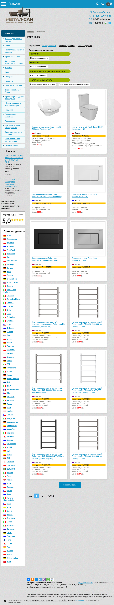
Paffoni (10, 473)
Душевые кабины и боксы (13, 91)
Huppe (9, 375)
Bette (9, 272)
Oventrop (11, 465)
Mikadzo (10, 436)
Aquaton (10, 246)
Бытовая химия (11, 145)
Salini (9, 511)
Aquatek (10, 243)
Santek (10, 515)
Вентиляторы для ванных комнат (12, 140)
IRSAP (9, 386)
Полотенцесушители (13, 85)
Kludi (9, 408)
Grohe (9, 361)
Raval (9, 494)
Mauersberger (12, 422)
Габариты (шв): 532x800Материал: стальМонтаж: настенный (81, 337)
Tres (8, 547)
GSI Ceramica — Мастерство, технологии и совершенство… (12, 182)
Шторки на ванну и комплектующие (13, 104)
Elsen (9, 339)
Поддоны (9, 110)
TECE (9, 533)
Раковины (9, 81)
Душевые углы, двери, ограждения (14, 97)
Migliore (10, 433)
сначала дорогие (85, 46)
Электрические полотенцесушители (74, 84)
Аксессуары (10, 121)
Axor (9, 257)
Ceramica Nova (13, 299)
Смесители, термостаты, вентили (14, 62)
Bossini (10, 286)
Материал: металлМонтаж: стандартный (41, 208)
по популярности (49, 46)
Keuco (9, 404)
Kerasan (10, 400)
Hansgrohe (11, 368)
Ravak (9, 491)
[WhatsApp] (48, 579)
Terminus (11, 536)
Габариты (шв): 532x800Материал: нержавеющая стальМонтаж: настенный (44, 337)
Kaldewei (10, 397)
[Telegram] (40, 579)
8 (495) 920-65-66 (102, 16)
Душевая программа (13, 56)
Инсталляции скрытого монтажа (14, 51)
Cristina (10, 321)
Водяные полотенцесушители (42, 84)
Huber (9, 371)
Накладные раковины (39, 58)
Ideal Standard (13, 379)
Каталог (30, 32)
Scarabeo (11, 518)
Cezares (10, 303)
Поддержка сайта (85, 583)
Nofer (9, 451)
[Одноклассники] (32, 579)
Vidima (10, 551)
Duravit (10, 332)
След (51, 496)
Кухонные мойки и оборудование (12, 126)
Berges (10, 268)
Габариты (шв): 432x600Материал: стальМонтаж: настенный (41, 403)
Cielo (9, 310)
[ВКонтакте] (28, 579)
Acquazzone (12, 239)
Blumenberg (12, 279)
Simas (9, 522)
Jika (8, 393)
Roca (9, 507)
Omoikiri (10, 462)
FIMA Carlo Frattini (9, 291)
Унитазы (8, 68)
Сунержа (10, 529)
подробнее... (80, 600)
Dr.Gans (10, 328)
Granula (10, 357)
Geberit (10, 353)
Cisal (9, 314)
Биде (7, 72)
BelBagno (11, 264)
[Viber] (44, 579)
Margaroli (11, 418)
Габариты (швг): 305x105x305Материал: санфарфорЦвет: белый (43, 140)
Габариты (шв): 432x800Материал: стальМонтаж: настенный (81, 403)
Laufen (10, 411)
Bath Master (12, 261)
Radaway (10, 487)
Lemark (10, 415)
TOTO (9, 543)
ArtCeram (11, 254)
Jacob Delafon (13, 389)
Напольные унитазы (38, 67)
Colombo (11, 317)
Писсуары (9, 76)
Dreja (9, 324)
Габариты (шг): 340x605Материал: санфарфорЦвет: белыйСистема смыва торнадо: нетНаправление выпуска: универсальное (87, 142)
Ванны (7, 45)
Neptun (10, 440)
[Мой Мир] (36, 579)
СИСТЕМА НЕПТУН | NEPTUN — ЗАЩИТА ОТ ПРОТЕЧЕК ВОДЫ (14, 158)
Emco (9, 342)
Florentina (11, 350)
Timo (9, 540)
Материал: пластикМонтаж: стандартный (81, 208)
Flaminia (10, 346)
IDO (8, 382)
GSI (8, 364)
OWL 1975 (11, 469)
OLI (8, 458)
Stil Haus (10, 525)
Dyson (9, 335)
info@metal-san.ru (102, 19)
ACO (9, 235)
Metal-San (11, 429)
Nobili (9, 447)
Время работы (100, 12)
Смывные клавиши (38, 75)
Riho (9, 504)
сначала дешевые (67, 46)
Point (9, 483)
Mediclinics (12, 426)
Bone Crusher (12, 282)
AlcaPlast (11, 250)
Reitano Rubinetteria (8, 499)
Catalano (10, 296)
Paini (9, 476)
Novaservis (11, 444)
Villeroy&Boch (13, 558)
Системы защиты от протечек (13, 133)
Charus (10, 306)
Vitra (9, 562)
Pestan (10, 480)
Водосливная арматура (10, 115)
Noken (9, 455)
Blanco (10, 275)
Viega (9, 554)
